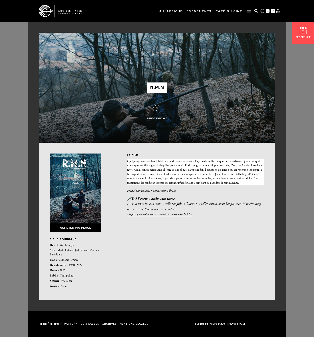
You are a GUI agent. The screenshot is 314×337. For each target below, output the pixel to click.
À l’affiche (171, 11)
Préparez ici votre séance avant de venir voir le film (159, 214)
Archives (109, 324)
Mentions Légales (134, 324)
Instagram (262, 11)
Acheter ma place (75, 227)
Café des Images (60, 11)
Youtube (278, 11)
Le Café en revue (50, 324)
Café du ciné (229, 11)
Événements (199, 11)
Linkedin (273, 11)
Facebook (268, 11)
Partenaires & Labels (81, 324)
